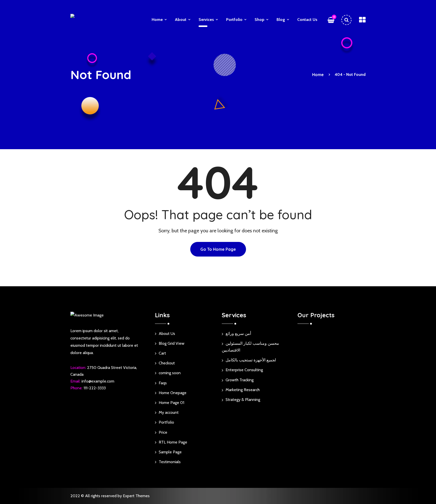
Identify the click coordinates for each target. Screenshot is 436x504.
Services (206, 19)
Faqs (163, 383)
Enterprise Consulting (244, 369)
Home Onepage (172, 392)
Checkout (167, 363)
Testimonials (170, 461)
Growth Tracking (240, 379)
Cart (162, 353)
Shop (259, 19)
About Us (167, 333)
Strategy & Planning (243, 399)
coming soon (170, 372)
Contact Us (307, 19)
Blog (281, 19)
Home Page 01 (171, 402)
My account (169, 412)
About (180, 19)
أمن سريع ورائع (238, 333)
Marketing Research (243, 389)
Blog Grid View (171, 343)
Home (157, 19)
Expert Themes (136, 495)
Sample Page (170, 452)
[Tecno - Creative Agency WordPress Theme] (89, 18)
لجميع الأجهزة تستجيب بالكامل (251, 360)
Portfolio (234, 19)
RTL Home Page (173, 442)
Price (163, 432)
